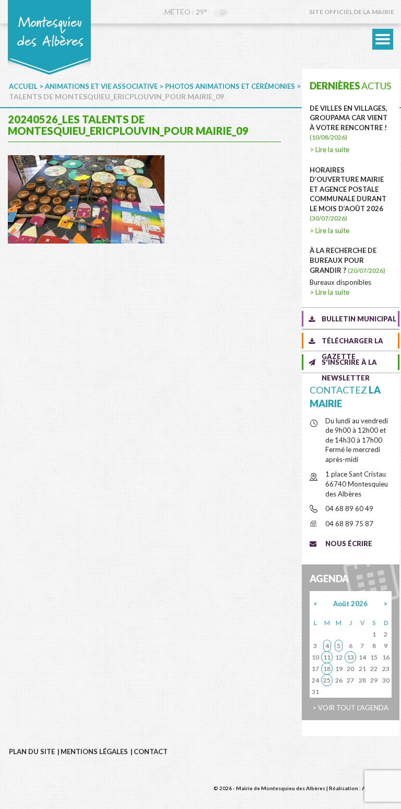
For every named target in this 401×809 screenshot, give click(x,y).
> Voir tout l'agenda (350, 707)
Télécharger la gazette (352, 343)
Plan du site (32, 751)
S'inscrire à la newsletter (349, 364)
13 (350, 657)
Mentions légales (94, 751)
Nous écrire (348, 543)
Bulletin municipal (359, 319)
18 (327, 669)
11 (327, 657)
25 (327, 680)
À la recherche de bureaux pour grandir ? (347, 260)
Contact (151, 751)
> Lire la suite (329, 149)
